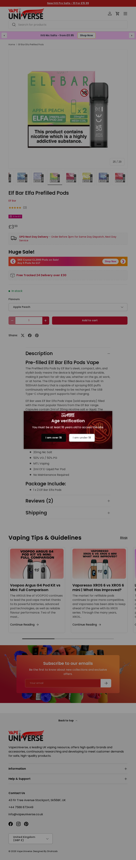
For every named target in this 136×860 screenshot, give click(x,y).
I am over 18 (54, 437)
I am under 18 (82, 437)
